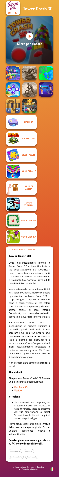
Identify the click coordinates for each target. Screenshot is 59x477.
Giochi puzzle (32, 457)
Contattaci (40, 467)
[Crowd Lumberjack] (46, 73)
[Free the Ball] (13, 106)
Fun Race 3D (20, 387)
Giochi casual (20, 249)
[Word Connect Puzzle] (13, 89)
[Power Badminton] (46, 89)
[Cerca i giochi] (16, 13)
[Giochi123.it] (9, 13)
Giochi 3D (31, 249)
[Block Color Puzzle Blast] (13, 73)
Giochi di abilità (16, 457)
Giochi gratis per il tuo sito (24, 467)
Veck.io (18, 390)
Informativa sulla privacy (29, 469)
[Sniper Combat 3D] (29, 73)
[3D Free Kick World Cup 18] (29, 106)
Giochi (11, 249)
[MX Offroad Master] (29, 89)
